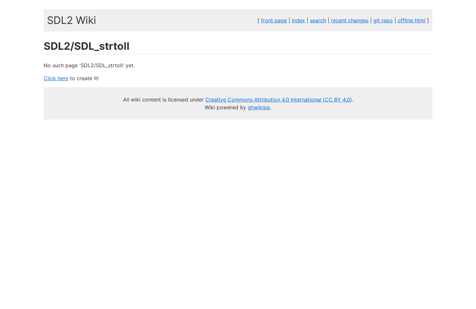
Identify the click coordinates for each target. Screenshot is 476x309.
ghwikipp (259, 107)
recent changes (349, 20)
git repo (383, 20)
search (318, 20)
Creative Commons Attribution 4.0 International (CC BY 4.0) (278, 99)
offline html (411, 20)
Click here (56, 78)
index (298, 20)
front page (274, 20)
